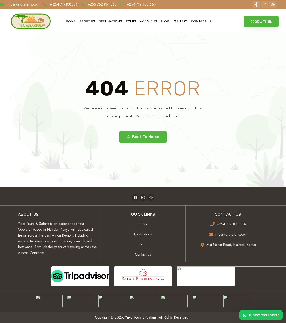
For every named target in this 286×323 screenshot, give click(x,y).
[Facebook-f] (256, 4)
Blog (165, 21)
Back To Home (145, 137)
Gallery (180, 21)
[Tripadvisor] (272, 4)
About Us (87, 21)
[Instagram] (264, 4)
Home (70, 21)
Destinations (110, 21)
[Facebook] (135, 197)
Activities (148, 21)
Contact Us (201, 21)
